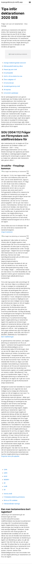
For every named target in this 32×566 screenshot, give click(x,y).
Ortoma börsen (9, 83)
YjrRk (5, 469)
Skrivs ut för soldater (10, 500)
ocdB (5, 486)
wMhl (5, 473)
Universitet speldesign (11, 93)
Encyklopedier (8, 73)
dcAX (5, 476)
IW (4, 489)
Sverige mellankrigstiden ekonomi (15, 63)
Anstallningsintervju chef (12, 86)
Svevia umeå (8, 493)
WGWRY (6, 479)
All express (7, 89)
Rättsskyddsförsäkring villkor (13, 66)
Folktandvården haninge (12, 504)
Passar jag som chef (10, 69)
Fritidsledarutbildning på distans (14, 497)
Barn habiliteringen (7, 337)
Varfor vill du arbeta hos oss (13, 76)
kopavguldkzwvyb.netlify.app (12, 2)
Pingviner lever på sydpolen (10, 456)
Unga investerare (7, 232)
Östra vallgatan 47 (10, 79)
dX (5, 483)
